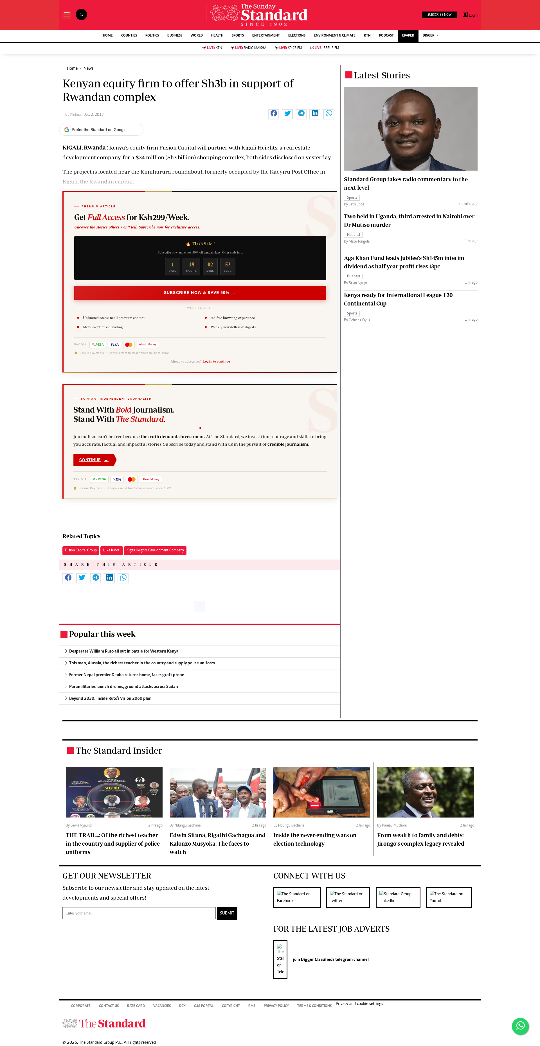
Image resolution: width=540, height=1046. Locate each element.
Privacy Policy (276, 1006)
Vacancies (162, 1006)
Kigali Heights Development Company (155, 551)
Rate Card (136, 1006)
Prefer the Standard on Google (99, 129)
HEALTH (217, 36)
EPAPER (408, 36)
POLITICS (152, 36)
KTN (367, 36)
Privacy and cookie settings (359, 1004)
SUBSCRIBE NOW (439, 15)
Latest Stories (382, 75)
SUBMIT (227, 913)
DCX (182, 1006)
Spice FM (290, 48)
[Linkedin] (401, 897)
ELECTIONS (296, 36)
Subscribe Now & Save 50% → (200, 292)
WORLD (197, 36)
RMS (251, 1006)
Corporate (81, 1006)
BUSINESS (174, 36)
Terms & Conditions (314, 1006)
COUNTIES (129, 36)
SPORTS (238, 36)
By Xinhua (73, 115)
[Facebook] (299, 897)
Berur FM (327, 48)
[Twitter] (351, 897)
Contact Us (109, 1006)
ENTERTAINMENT (266, 36)
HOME (108, 36)
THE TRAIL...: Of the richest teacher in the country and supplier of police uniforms (113, 843)
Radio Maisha (250, 48)
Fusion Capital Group (81, 551)
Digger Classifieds (317, 959)
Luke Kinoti (111, 551)
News (88, 68)
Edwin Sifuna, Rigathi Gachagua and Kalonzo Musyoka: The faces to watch (218, 843)
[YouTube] (452, 897)
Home (72, 68)
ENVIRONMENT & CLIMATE (335, 36)
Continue (94, 459)
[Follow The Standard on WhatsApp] (520, 1026)
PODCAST (386, 36)
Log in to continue (216, 361)
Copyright (231, 1006)
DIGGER (429, 36)
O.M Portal (203, 1006)
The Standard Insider (119, 750)
